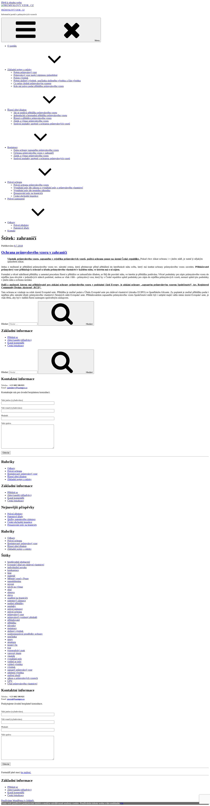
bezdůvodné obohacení (18, 562)
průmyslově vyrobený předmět (22, 617)
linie (9, 573)
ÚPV (9, 681)
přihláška (11, 622)
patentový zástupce (16, 600)
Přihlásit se (12, 337)
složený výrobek (15, 631)
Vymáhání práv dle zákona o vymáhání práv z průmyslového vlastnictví (48, 187)
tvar (9, 647)
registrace (12, 628)
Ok (121, 803)
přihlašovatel (13, 620)
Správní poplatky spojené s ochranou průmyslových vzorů (42, 123)
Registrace (12, 147)
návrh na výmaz (15, 587)
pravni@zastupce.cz (16, 699)
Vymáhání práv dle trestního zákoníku (32, 190)
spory (10, 639)
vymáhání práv (14, 658)
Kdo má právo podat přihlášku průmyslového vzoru (39, 86)
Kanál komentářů (15, 342)
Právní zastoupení (16, 198)
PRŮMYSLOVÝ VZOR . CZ (13, 10)
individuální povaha (17, 567)
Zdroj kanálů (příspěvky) (19, 340)
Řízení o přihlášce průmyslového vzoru (33, 118)
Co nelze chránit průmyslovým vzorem (32, 83)
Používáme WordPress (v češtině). (17, 800)
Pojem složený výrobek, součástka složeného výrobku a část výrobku (47, 80)
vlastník (11, 656)
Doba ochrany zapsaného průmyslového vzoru (36, 150)
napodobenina (14, 581)
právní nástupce (15, 609)
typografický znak (16, 650)
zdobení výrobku (15, 672)
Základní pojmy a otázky (19, 69)
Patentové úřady (21, 228)
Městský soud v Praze (18, 578)
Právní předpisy (21, 225)
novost (10, 584)
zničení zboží (13, 675)
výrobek (11, 667)
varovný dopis (14, 653)
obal (9, 589)
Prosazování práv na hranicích (28, 193)
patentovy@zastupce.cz (17, 388)
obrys (10, 595)
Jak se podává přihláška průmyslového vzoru (35, 112)
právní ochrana (14, 611)
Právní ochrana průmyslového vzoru (31, 185)
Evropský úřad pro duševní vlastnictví (25, 564)
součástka (12, 636)
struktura (11, 642)
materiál (11, 575)
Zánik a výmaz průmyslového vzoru (31, 121)
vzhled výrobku (15, 664)
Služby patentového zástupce (21, 519)
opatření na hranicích (17, 598)
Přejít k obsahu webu (11, 2)
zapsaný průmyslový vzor (19, 670)
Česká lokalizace (15, 345)
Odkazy (11, 222)
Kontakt (11, 230)
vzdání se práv (14, 661)
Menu (97, 40)
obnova (11, 592)
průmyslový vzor (15, 614)
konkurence (13, 570)
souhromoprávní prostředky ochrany (25, 634)
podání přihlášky (15, 603)
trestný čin (12, 645)
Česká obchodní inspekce (26, 196)
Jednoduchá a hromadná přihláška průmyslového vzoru (40, 115)
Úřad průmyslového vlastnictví (22, 683)
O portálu (12, 46)
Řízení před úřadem (16, 110)
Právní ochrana (14, 182)
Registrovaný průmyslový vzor (22, 473)
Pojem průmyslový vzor (25, 72)
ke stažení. (26, 772)
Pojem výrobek (21, 78)
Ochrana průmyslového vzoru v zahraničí (34, 153)
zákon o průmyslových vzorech (22, 678)
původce (11, 625)
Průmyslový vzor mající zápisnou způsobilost (35, 75)
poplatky (11, 606)
